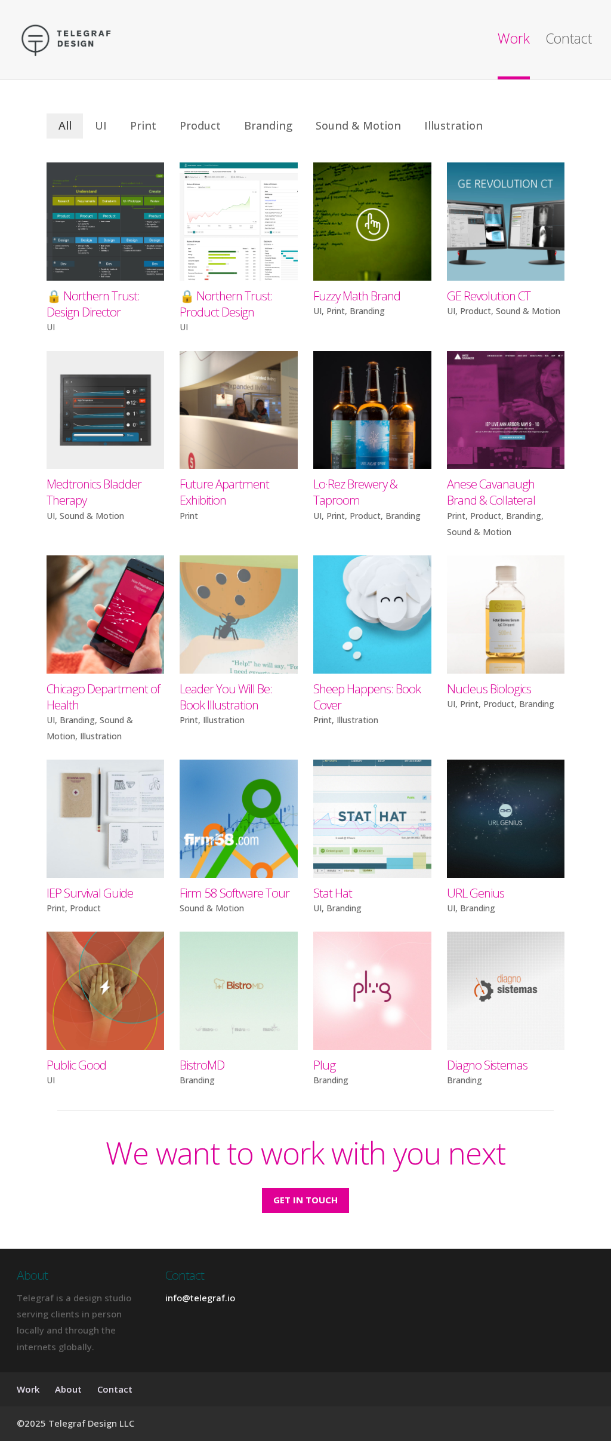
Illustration (453, 125)
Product (200, 125)
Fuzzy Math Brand (356, 295)
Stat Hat (332, 892)
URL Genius (475, 892)
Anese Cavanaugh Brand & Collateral (491, 491)
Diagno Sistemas (487, 1064)
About (68, 1389)
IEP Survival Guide (90, 892)
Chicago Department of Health (103, 696)
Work (514, 41)
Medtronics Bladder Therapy (94, 491)
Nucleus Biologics (489, 688)
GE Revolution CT (488, 295)
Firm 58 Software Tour (234, 892)
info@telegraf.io (200, 1298)
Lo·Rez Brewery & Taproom (355, 491)
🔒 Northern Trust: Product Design (226, 303)
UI (101, 125)
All (65, 125)
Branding (268, 125)
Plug (324, 1064)
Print (143, 125)
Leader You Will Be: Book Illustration (226, 696)
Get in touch (305, 1200)
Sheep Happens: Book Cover (367, 696)
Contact (568, 41)
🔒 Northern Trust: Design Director (93, 303)
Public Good (76, 1064)
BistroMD (202, 1064)
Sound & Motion (358, 125)
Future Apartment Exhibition (224, 491)
